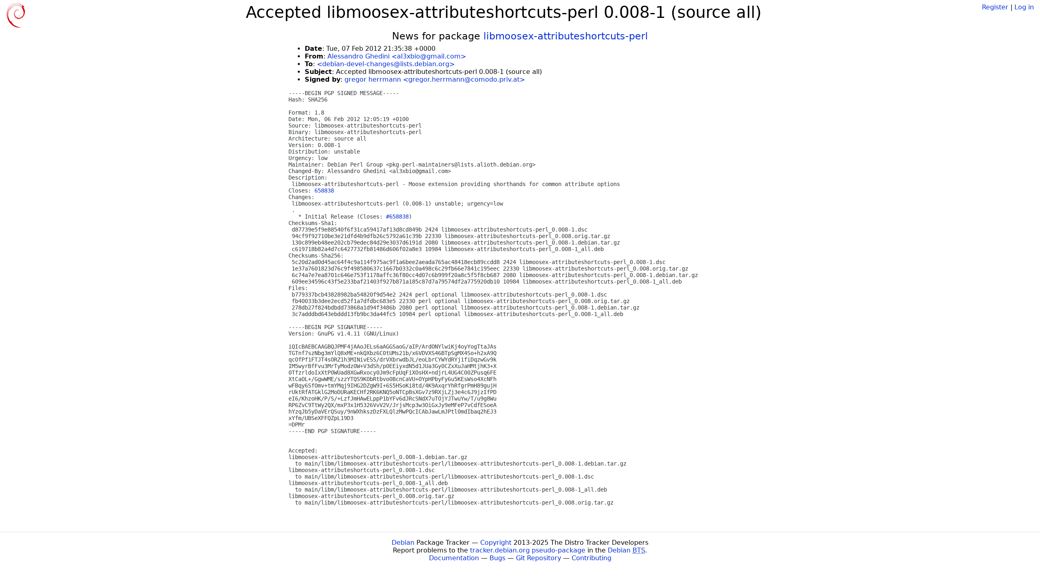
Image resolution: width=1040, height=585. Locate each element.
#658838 (397, 216)
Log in (1024, 7)
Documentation (454, 558)
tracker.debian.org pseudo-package (527, 550)
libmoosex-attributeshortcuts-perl (565, 36)
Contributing (591, 558)
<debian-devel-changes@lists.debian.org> (386, 64)
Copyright (495, 542)
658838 (324, 190)
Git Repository (538, 558)
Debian (403, 542)
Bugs (497, 558)
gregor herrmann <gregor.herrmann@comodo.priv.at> (434, 79)
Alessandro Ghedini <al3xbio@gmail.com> (396, 56)
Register (995, 7)
